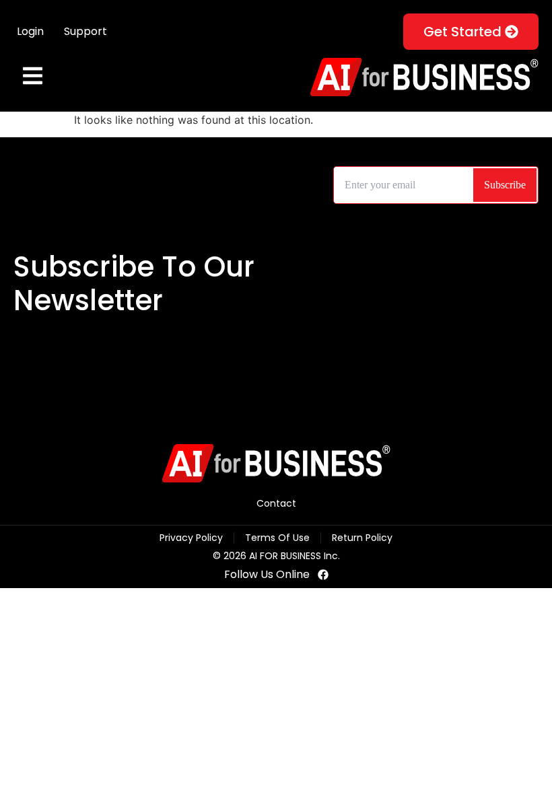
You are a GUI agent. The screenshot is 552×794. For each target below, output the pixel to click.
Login (30, 31)
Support (85, 31)
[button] (32, 77)
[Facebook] (323, 574)
